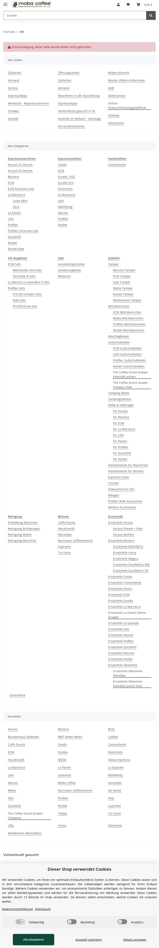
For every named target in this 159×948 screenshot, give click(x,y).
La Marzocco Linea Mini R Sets (29, 282)
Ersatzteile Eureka (120, 601)
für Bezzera (121, 417)
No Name (114, 790)
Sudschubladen (119, 342)
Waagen (113, 495)
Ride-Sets (19, 300)
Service (13, 88)
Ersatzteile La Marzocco (124, 607)
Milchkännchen (118, 306)
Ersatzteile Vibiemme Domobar (127, 673)
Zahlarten (14, 73)
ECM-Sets (14, 264)
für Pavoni (120, 441)
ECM (11, 183)
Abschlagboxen (118, 336)
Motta (12, 790)
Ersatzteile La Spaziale (123, 623)
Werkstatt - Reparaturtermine (28, 103)
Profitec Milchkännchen (129, 324)
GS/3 (16, 207)
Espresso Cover (118, 477)
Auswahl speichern (89, 940)
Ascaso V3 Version (20, 171)
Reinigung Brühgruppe (24, 528)
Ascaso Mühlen (123, 534)
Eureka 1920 (66, 177)
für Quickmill (122, 453)
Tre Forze (64, 553)
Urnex (62, 825)
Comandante (117, 165)
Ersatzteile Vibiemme (122, 665)
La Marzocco (16, 195)
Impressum (116, 123)
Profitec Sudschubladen (129, 360)
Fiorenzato (65, 189)
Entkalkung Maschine (22, 522)
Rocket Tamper (123, 294)
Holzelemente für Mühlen (126, 471)
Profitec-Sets (16, 288)
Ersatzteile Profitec (121, 641)
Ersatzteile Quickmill (122, 647)
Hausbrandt (66, 528)
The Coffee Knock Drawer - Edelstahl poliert (131, 374)
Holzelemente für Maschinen (128, 465)
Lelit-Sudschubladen (127, 354)
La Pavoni (14, 213)
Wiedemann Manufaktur (25, 833)
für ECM (118, 423)
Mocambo (65, 534)
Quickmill (14, 237)
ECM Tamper (122, 276)
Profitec (13, 225)
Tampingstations (119, 399)
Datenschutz (116, 96)
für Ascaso (120, 411)
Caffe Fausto (66, 522)
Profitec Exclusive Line (23, 231)
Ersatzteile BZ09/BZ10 (128, 546)
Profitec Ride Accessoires (125, 501)
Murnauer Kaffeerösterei (75, 540)
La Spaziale (116, 767)
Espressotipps (17, 96)
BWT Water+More (70, 737)
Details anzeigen (134, 940)
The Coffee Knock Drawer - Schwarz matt (131, 385)
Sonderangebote (69, 270)
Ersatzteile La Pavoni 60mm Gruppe (127, 615)
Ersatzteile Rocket (120, 659)
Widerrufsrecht (118, 73)
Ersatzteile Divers (120, 589)
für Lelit (118, 435)
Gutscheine (17, 695)
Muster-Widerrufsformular (126, 80)
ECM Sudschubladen (127, 348)
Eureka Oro (65, 183)
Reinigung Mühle (20, 534)
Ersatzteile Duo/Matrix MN (131, 565)
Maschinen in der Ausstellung (79, 96)
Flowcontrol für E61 (121, 489)
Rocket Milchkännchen (128, 330)
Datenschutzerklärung (17, 909)
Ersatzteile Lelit (118, 629)
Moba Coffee (67, 783)
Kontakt (13, 119)
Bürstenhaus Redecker (23, 737)
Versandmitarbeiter (71, 126)
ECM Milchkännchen (127, 312)
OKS (11, 798)
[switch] (20, 921)
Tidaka (62, 813)
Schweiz (13, 111)
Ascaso (12, 729)
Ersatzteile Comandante (124, 583)
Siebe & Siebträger (121, 405)
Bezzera (13, 177)
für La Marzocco (124, 429)
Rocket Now (16, 249)
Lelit (11, 219)
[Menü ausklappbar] (5, 2)
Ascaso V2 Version (20, 165)
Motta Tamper (123, 288)
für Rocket (120, 459)
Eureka (62, 752)
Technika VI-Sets (24, 276)
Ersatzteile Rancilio (121, 653)
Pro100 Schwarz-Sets (27, 294)
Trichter (113, 483)
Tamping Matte (118, 393)
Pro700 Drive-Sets (25, 306)
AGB (111, 88)
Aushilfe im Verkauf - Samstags (79, 119)
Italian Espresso (119, 760)
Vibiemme (115, 825)
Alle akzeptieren (33, 939)
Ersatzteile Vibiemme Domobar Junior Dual (127, 683)
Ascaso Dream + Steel (128, 528)
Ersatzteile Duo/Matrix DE (130, 571)
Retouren (64, 276)
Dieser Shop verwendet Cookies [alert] (79, 869)
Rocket (12, 243)
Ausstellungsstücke (71, 264)
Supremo (64, 546)
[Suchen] (151, 15)
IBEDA (62, 760)
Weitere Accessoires (122, 507)
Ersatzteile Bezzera (121, 540)
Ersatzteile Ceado (120, 577)
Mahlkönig (65, 207)
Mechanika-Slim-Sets (27, 270)
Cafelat (113, 737)
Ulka (11, 825)
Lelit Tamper (121, 282)
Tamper (113, 264)
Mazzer (63, 213)
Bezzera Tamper (124, 270)
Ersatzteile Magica (125, 559)
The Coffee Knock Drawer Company (25, 815)
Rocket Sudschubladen (129, 366)
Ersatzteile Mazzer (121, 635)
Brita (111, 729)
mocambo (115, 783)
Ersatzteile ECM (119, 595)
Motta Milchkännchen (128, 318)
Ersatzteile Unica (124, 553)
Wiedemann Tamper (127, 300)
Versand (13, 80)
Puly (111, 798)
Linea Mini (20, 201)
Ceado (62, 165)
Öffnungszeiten (69, 73)
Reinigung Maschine (22, 540)
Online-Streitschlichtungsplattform (127, 105)
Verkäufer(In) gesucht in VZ (76, 111)
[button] (118, 4)
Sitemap (113, 115)
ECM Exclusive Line (21, 189)
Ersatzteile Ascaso (120, 522)
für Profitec (120, 447)
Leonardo (64, 775)
